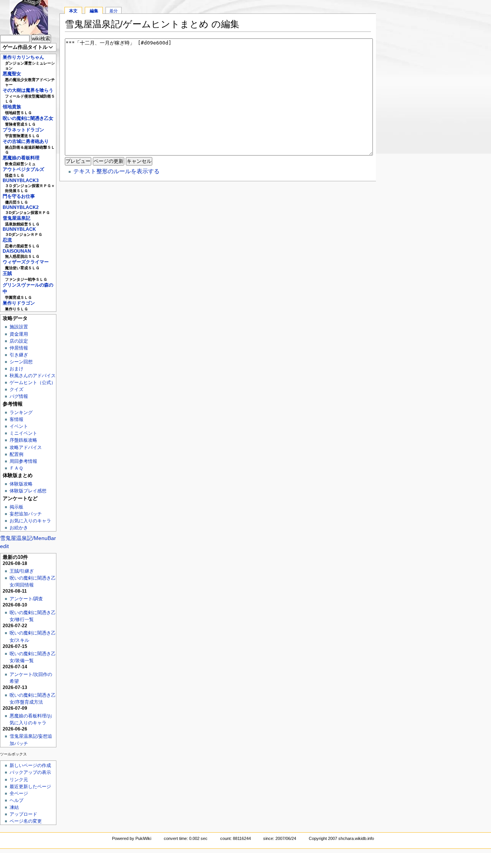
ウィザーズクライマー (26, 262)
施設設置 (19, 327)
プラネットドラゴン (23, 130)
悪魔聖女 (12, 73)
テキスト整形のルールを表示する (116, 171)
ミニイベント (23, 433)
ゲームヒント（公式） (33, 382)
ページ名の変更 (26, 821)
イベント (19, 426)
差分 (113, 10)
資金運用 (19, 334)
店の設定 (19, 341)
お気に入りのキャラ (30, 520)
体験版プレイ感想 (28, 491)
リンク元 (19, 779)
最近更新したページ (30, 786)
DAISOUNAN (17, 251)
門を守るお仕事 (19, 196)
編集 (94, 10)
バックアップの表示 (30, 772)
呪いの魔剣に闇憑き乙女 (28, 118)
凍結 (14, 807)
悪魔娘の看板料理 (21, 158)
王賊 (7, 273)
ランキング (21, 412)
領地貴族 (12, 106)
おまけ (16, 368)
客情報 (16, 419)
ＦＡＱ (16, 468)
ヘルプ (16, 800)
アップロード (23, 814)
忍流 (7, 240)
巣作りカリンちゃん (23, 57)
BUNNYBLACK (19, 229)
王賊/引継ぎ (22, 571)
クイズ (16, 389)
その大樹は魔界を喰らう (28, 90)
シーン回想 (21, 361)
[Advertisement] (433, 115)
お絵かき (19, 527)
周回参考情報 (23, 461)
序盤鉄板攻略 (23, 440)
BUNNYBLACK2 (21, 207)
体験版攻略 (21, 484)
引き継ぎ (19, 355)
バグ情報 (19, 396)
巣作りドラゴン (19, 303)
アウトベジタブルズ (23, 169)
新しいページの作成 (30, 765)
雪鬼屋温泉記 (16, 218)
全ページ (19, 793)
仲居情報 (19, 348)
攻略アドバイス (26, 447)
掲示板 (16, 507)
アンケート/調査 (26, 598)
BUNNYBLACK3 (21, 180)
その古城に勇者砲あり (26, 141)
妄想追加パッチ (26, 514)
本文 (73, 10)
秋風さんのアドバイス (33, 375)
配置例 (16, 454)
